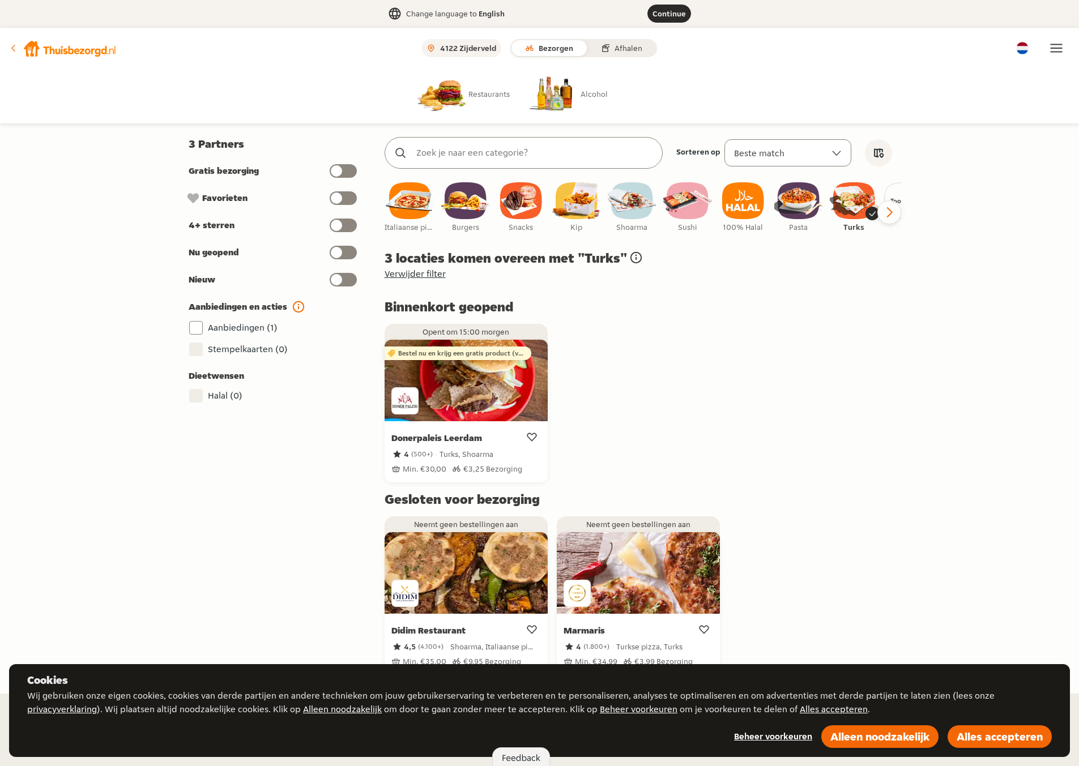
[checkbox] (410, 207)
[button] (63, 48)
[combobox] (535, 153)
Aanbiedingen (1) (243, 327)
